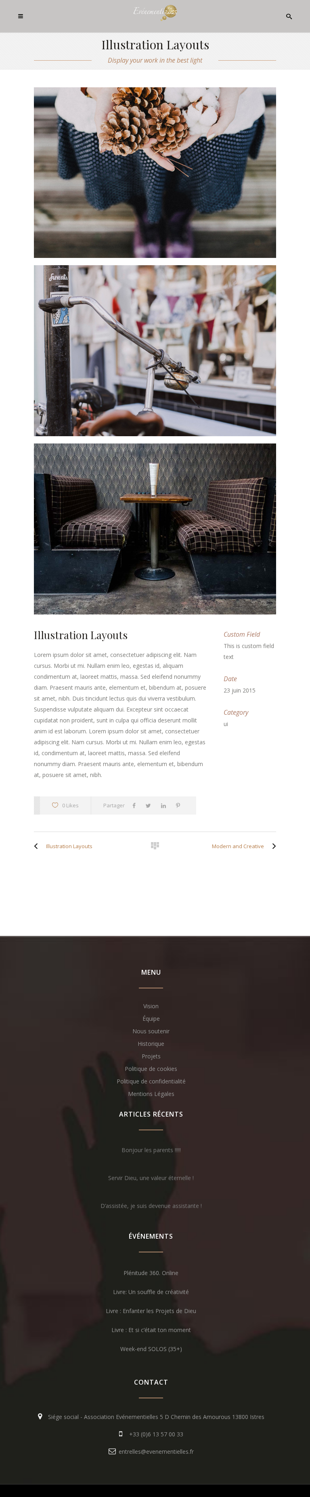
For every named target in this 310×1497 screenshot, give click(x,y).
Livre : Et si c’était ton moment (151, 1330)
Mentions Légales (151, 1094)
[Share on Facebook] (136, 805)
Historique (151, 1043)
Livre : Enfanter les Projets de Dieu (151, 1311)
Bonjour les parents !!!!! (151, 1150)
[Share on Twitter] (150, 805)
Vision (151, 1006)
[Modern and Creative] (272, 846)
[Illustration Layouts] (38, 846)
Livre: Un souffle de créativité (151, 1292)
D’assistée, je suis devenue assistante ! (151, 1206)
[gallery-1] (155, 172)
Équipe (151, 1018)
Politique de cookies (151, 1069)
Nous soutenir (151, 1031)
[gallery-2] (155, 350)
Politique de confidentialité (151, 1081)
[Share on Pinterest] (180, 805)
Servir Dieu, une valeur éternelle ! (151, 1178)
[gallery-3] (155, 528)
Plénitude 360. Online (151, 1273)
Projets (151, 1056)
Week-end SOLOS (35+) (151, 1349)
